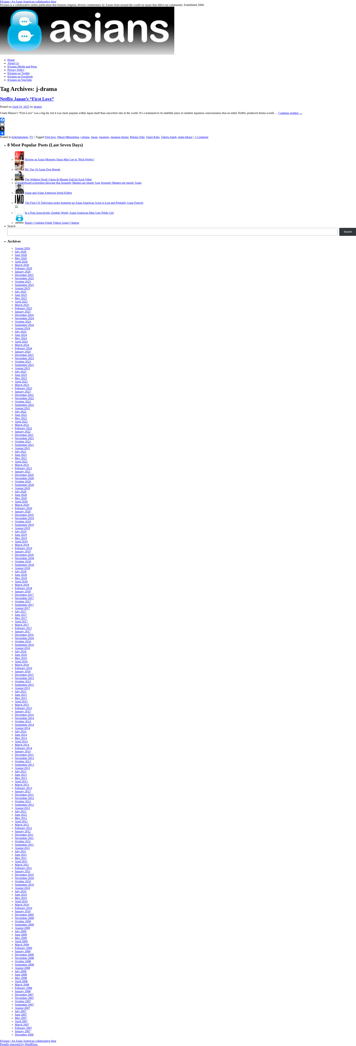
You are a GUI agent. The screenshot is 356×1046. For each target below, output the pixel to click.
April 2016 (21, 661)
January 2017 (23, 631)
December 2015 (24, 674)
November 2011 (24, 838)
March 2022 (22, 424)
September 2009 (24, 924)
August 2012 (22, 808)
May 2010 (21, 898)
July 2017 (20, 611)
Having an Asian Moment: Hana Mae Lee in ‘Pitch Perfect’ (59, 159)
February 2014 (23, 748)
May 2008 (21, 978)
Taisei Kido (152, 137)
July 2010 (20, 891)
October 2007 (23, 1001)
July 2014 (20, 731)
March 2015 (22, 704)
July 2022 (20, 411)
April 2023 (21, 381)
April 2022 (21, 421)
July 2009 (20, 931)
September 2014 (24, 724)
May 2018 (21, 578)
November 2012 (24, 798)
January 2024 (23, 351)
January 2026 (23, 271)
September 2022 (24, 404)
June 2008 (21, 974)
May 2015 (21, 698)
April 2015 (21, 701)
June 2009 (21, 934)
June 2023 (21, 374)
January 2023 (23, 391)
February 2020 (23, 508)
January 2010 (23, 911)
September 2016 (24, 644)
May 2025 (21, 298)
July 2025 (20, 291)
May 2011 (21, 858)
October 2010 (23, 881)
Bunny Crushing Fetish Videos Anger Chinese (52, 222)
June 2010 (21, 894)
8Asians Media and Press (22, 66)
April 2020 (21, 501)
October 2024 (23, 321)
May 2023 (21, 378)
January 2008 (23, 991)
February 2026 (23, 268)
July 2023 (20, 371)
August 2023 (22, 368)
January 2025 (23, 311)
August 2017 (22, 608)
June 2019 (21, 534)
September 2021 (24, 444)
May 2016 (21, 658)
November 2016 (24, 638)
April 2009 (21, 941)
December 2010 (24, 874)
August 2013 (22, 768)
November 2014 (24, 718)
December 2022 (24, 394)
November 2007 (24, 998)
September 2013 (24, 764)
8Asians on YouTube (19, 79)
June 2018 (21, 574)
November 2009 (24, 918)
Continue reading (290, 113)
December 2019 (24, 514)
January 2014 (23, 751)
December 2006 (24, 1034)
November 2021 (24, 438)
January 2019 (23, 551)
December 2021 (24, 434)
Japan (94, 137)
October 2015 (23, 681)
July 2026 (20, 251)
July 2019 (20, 531)
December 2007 (24, 994)
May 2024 (21, 338)
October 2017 (23, 601)
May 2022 (21, 418)
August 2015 (22, 688)
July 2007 (20, 1011)
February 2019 (23, 548)
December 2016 (24, 634)
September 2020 (24, 484)
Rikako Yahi (137, 137)
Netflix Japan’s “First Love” (27, 98)
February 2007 (23, 1028)
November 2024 (24, 318)
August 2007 (22, 1008)
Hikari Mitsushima (68, 137)
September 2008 (24, 964)
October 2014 (23, 721)
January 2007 (23, 1031)
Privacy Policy (15, 69)
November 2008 (24, 958)
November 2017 (24, 598)
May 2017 (21, 618)
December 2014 (24, 714)
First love (50, 137)
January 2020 (23, 511)
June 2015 (21, 694)
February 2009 (23, 948)
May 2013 (21, 778)
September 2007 (24, 1004)
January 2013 (23, 791)
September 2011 (24, 844)
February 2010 (23, 908)
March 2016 (22, 664)
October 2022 (23, 401)
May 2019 (21, 538)
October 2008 (23, 961)
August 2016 (22, 648)
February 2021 (23, 468)
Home (11, 59)
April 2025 (21, 301)
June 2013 (21, 774)
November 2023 (24, 358)
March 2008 (22, 984)
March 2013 (22, 784)
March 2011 (22, 864)
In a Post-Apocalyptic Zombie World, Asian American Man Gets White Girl (69, 212)
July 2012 (20, 811)
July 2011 (20, 851)
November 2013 (24, 758)
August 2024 (22, 328)
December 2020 (24, 474)
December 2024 (24, 315)
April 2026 (21, 261)
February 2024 (23, 348)
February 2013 (23, 788)
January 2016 (23, 671)
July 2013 (20, 771)
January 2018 (23, 591)
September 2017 (24, 604)
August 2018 (22, 568)
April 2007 (21, 1021)
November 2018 (24, 558)
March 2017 (22, 624)
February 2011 (23, 868)
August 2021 (22, 448)
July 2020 (20, 491)
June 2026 (21, 255)
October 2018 (23, 561)
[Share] (178, 133)
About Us (13, 63)
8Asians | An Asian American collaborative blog (28, 1)
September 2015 (24, 684)
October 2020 (23, 481)
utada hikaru (185, 137)
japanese (104, 137)
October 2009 (23, 921)
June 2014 (21, 734)
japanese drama (119, 137)
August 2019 (22, 528)
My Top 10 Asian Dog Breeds (42, 169)
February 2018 (23, 588)
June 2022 (21, 414)
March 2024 (22, 345)
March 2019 (22, 544)
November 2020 (24, 478)
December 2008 (24, 954)
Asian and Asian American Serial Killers (48, 192)
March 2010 (22, 904)
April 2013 (21, 781)
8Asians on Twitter (18, 73)
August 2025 (22, 288)
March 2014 (22, 744)
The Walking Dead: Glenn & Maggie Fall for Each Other (58, 179)
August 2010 (22, 888)
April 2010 (21, 901)
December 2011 (24, 834)
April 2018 (21, 581)
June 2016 (21, 654)
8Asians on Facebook (20, 76)
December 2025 (24, 275)
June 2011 (21, 854)
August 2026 (22, 248)
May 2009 (21, 938)
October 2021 (23, 441)
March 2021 (22, 464)
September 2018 (24, 564)
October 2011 (23, 841)
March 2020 (22, 504)
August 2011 (22, 848)
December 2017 (24, 594)
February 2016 (23, 668)
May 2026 (21, 258)
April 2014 (21, 741)
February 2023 (23, 388)
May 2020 (21, 498)
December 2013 (24, 754)
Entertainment (19, 137)
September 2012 (24, 804)
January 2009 (23, 951)
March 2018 (22, 584)
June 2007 (21, 1014)
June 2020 (21, 494)
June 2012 (21, 814)
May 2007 (21, 1018)
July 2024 (20, 331)
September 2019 (24, 524)
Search (11, 226)
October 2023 (23, 361)
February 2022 (23, 428)
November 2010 (24, 878)
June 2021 (21, 454)
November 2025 (24, 278)
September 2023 (24, 364)
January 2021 (23, 471)
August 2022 (22, 408)
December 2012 (24, 794)
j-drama (84, 137)
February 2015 (23, 708)
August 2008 (22, 968)
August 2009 (22, 928)
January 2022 (23, 431)
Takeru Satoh (169, 137)
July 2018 (20, 571)
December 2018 (24, 554)
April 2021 (21, 461)
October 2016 (23, 641)
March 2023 (22, 384)
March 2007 (22, 1024)
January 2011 (22, 871)
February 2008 (23, 988)
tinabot (38, 106)
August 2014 (22, 728)
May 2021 (21, 458)
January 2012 (23, 831)
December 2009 (24, 914)
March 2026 (22, 265)
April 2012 (21, 821)
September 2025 (24, 285)
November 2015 (24, 678)
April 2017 (21, 621)
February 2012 (23, 828)
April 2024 (21, 341)
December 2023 (24, 355)
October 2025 (23, 281)
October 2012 (23, 801)
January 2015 (23, 711)
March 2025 (22, 305)
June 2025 (21, 295)
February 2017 (23, 628)
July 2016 (20, 651)
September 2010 (24, 884)
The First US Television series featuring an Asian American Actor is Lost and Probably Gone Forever (84, 202)
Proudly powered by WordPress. (19, 1044)
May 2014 (21, 738)
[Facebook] (178, 120)
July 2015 (20, 691)
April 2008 (21, 981)
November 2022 (24, 398)
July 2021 (20, 451)
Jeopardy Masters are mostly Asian (121, 182)
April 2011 (21, 861)
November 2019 (24, 518)
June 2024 (21, 335)
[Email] (178, 124)
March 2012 (22, 824)
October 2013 (23, 761)
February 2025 (23, 308)
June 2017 (21, 614)
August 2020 (22, 488)
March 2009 (22, 944)
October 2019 (23, 521)
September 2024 (24, 325)
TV (31, 137)
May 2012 (21, 818)
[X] (178, 129)
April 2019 (21, 541)
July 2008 (20, 971)
